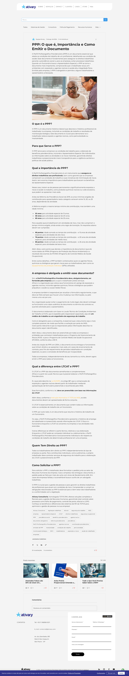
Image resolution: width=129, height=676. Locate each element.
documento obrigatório (40, 521)
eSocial (66, 510)
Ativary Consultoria (39, 510)
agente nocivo (75, 517)
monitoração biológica (40, 531)
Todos (25, 27)
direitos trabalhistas (72, 514)
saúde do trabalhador (88, 531)
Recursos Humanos (85, 27)
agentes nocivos (64, 524)
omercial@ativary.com (48, 629)
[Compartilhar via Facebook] (33, 545)
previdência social (44, 517)
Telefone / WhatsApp (98, 622)
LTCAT (61, 514)
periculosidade (78, 527)
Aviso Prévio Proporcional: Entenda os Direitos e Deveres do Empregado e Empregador (64, 582)
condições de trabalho (64, 527)
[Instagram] (104, 669)
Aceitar (121, 673)
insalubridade (50, 527)
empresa (36, 514)
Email (73, 637)
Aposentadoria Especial (49, 514)
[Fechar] (127, 673)
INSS (89, 510)
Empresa (74, 629)
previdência (71, 521)
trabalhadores (60, 531)
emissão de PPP (38, 527)
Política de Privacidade (74, 673)
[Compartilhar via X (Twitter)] (37, 545)
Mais (97, 27)
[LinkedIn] (99, 669)
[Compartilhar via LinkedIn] (41, 545)
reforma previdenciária (58, 521)
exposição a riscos (73, 531)
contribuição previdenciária (80, 524)
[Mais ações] (96, 39)
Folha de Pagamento (67, 27)
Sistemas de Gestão (38, 27)
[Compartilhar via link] (46, 545)
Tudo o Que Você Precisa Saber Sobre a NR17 (92, 582)
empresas (36, 534)
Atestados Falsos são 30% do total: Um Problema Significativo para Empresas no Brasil (35, 582)
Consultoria (52, 27)
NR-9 (51, 531)
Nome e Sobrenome (77, 622)
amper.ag (86, 669)
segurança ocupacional (88, 514)
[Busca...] (105, 19)
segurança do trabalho (78, 510)
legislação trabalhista (54, 510)
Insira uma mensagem (78, 644)
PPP (34, 517)
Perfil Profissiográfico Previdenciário (44, 524)
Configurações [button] (101, 673)
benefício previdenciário (60, 517)
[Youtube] (114, 669)
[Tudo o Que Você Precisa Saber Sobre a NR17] (93, 570)
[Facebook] (109, 669)
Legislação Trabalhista (39, 539)
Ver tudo (103, 560)
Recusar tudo (111, 673)
